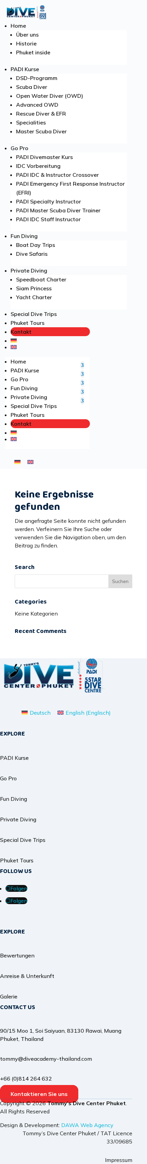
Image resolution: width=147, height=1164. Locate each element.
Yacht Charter (34, 297)
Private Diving (29, 270)
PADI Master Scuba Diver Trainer (58, 210)
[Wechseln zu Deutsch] (17, 461)
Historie (26, 43)
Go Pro (19, 148)
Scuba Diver (31, 86)
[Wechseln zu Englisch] (50, 347)
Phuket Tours (27, 322)
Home (18, 25)
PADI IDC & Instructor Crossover (57, 174)
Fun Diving (24, 236)
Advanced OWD (37, 104)
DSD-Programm (36, 78)
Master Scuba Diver (41, 131)
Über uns (27, 34)
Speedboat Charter (41, 279)
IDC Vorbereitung (38, 165)
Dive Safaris (32, 253)
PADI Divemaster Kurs (44, 157)
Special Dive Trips (34, 313)
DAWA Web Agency (87, 1125)
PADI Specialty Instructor (48, 201)
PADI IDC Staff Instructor (48, 219)
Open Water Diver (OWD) (49, 95)
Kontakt (21, 331)
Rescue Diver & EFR (41, 113)
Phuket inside (33, 52)
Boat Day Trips (35, 244)
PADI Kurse (25, 69)
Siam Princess (34, 288)
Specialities (31, 122)
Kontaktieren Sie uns (39, 1093)
